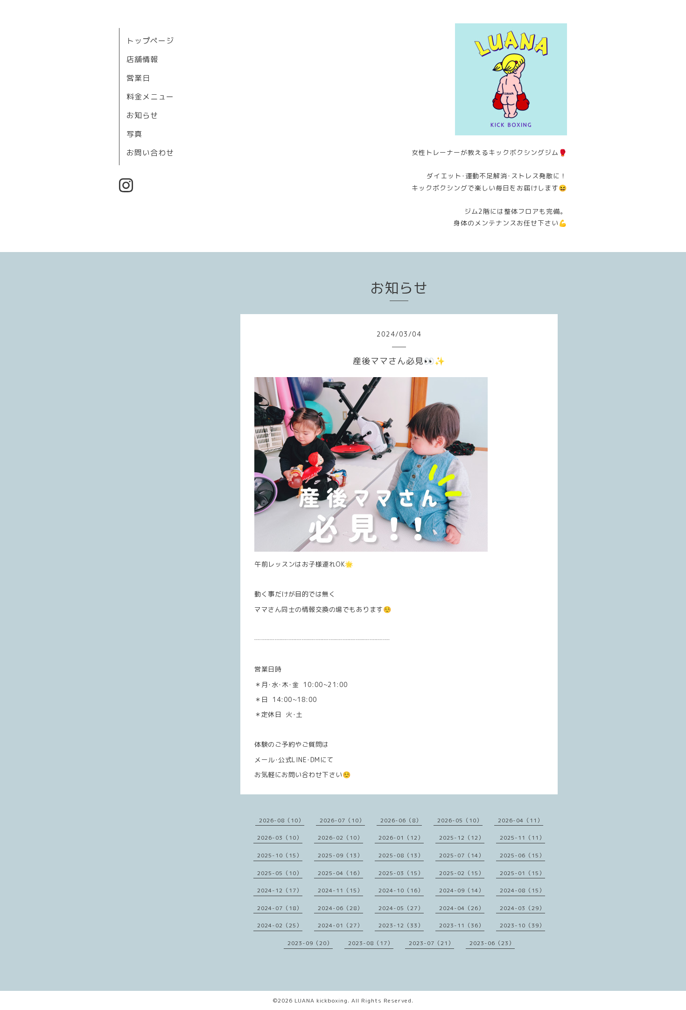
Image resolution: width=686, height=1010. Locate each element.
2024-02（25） (279, 925)
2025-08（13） (401, 855)
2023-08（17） (370, 943)
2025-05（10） (279, 873)
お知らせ (142, 115)
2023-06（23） (492, 943)
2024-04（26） (461, 908)
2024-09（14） (461, 890)
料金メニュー (150, 96)
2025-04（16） (340, 873)
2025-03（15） (401, 873)
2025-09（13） (340, 855)
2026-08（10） (281, 820)
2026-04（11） (520, 820)
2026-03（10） (279, 838)
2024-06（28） (340, 908)
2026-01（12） (401, 838)
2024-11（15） (340, 890)
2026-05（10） (460, 820)
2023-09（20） (310, 943)
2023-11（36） (461, 925)
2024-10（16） (401, 890)
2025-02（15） (461, 873)
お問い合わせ (150, 152)
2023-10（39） (522, 925)
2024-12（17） (279, 890)
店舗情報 (142, 59)
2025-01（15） (522, 873)
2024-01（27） (340, 925)
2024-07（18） (279, 908)
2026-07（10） (342, 820)
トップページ (150, 40)
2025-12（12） (461, 838)
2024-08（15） (522, 890)
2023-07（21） (431, 943)
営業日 (138, 78)
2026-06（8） (401, 820)
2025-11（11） (522, 838)
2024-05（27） (401, 908)
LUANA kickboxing (321, 1000)
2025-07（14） (461, 855)
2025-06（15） (522, 855)
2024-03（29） (522, 908)
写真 (134, 134)
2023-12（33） (401, 925)
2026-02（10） (340, 838)
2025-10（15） (279, 855)
